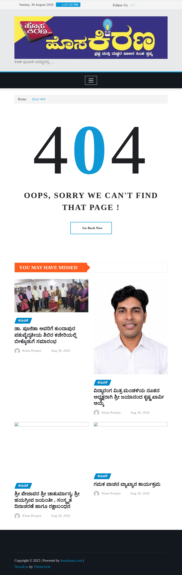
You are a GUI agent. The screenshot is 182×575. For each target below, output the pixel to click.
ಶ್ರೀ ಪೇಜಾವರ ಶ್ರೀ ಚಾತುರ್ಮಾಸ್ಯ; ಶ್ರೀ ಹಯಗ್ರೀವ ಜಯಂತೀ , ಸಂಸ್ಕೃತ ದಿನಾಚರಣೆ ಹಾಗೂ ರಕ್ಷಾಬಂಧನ (47, 500)
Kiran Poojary (32, 350)
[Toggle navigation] (91, 80)
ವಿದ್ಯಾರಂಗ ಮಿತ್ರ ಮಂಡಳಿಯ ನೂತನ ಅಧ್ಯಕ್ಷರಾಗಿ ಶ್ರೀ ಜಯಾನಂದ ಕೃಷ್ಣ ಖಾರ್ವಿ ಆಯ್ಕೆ (129, 397)
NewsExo (21, 567)
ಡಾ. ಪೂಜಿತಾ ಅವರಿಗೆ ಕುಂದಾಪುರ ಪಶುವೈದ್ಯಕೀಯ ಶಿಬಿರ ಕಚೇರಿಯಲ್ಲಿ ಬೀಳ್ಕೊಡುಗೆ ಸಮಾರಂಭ (45, 335)
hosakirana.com (71, 560)
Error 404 (39, 99)
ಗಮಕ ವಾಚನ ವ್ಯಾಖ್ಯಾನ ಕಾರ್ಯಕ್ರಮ (127, 484)
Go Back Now (92, 228)
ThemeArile (42, 567)
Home (22, 99)
